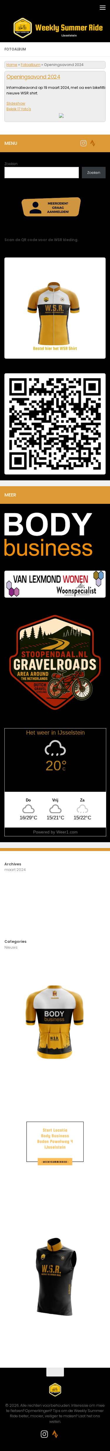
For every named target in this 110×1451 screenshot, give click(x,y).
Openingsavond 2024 (33, 76)
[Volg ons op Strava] (92, 143)
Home (11, 64)
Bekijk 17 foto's (18, 108)
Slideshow (15, 103)
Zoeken (11, 163)
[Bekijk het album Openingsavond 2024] (69, 115)
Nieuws (11, 947)
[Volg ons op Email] (102, 143)
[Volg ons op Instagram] (83, 143)
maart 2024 (15, 869)
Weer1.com (67, 832)
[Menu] (102, 7)
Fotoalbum (30, 64)
